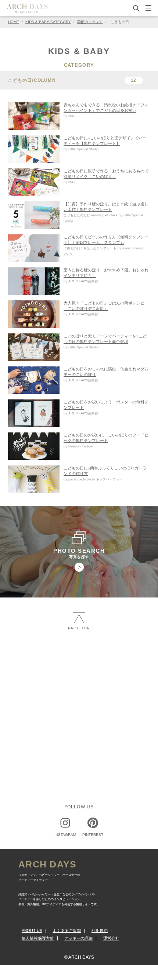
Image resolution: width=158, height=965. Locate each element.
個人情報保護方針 (38, 938)
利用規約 (99, 930)
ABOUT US (32, 930)
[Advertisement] (79, 690)
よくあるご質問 (67, 930)
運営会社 (111, 938)
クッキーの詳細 (78, 938)
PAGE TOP (79, 628)
